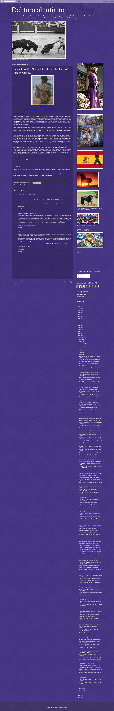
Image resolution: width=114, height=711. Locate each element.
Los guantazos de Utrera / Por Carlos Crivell (88, 543)
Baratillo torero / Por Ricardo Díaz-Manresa (88, 567)
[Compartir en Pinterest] (40, 183)
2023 (79, 310)
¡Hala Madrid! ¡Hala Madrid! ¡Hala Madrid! (88, 475)
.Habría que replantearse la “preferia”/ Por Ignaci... (90, 377)
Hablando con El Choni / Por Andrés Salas (88, 530)
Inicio (44, 282)
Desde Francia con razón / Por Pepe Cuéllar (88, 402)
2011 (79, 335)
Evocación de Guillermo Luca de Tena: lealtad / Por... (90, 634)
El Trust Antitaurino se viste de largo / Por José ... (89, 565)
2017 (79, 323)
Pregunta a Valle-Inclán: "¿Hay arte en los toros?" (89, 372)
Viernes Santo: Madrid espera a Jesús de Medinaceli (90, 440)
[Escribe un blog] (35, 183)
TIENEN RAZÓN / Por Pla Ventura (86, 663)
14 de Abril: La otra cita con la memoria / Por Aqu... (90, 553)
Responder (20, 208)
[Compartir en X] (37, 183)
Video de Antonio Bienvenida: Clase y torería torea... (90, 523)
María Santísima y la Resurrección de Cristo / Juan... (90, 418)
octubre (81, 341)
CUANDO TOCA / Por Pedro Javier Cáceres (88, 580)
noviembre (81, 339)
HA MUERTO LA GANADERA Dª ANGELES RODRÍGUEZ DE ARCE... (88, 652)
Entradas (81, 274)
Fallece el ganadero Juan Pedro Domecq (88, 502)
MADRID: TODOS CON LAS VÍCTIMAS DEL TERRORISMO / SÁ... (89, 630)
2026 (79, 304)
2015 (79, 327)
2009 (79, 697)
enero (80, 692)
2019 (79, 318)
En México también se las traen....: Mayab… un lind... (90, 532)
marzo (80, 688)
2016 (79, 325)
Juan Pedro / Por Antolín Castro (86, 413)
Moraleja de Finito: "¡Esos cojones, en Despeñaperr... (90, 541)
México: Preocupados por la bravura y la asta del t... (90, 359)
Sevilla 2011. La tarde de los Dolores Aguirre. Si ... (89, 389)
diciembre (81, 337)
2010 (79, 695)
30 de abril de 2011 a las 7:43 (29, 194)
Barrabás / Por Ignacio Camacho (86, 416)
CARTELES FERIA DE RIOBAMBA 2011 (87, 573)
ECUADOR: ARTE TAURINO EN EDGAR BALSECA (90, 685)
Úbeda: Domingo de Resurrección (86, 411)
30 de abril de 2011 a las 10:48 (29, 213)
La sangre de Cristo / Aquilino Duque (87, 432)
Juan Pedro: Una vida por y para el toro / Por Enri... (90, 473)
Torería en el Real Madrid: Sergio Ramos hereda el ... (90, 457)
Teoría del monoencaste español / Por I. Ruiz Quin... (90, 549)
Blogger (64, 707)
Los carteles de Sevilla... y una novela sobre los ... (90, 520)
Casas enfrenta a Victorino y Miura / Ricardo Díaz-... (90, 539)
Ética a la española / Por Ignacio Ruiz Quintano (89, 560)
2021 (79, 314)
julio (80, 348)
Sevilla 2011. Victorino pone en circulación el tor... (89, 365)
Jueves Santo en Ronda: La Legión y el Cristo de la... (90, 461)
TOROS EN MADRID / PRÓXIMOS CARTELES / (89, 534)
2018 (79, 320)
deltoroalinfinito (82, 294)
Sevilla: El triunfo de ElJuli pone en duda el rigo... (89, 361)
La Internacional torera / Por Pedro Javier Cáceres (90, 504)
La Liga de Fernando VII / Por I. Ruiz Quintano (89, 477)
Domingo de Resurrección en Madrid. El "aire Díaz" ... (90, 396)
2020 (79, 316)
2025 (79, 306)
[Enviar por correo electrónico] (33, 183)
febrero (81, 690)
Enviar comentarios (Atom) (23, 284)
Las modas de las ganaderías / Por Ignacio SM (89, 545)
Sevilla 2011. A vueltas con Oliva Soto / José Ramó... (90, 381)
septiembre (81, 343)
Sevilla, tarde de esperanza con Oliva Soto (88, 407)
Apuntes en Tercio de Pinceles (85, 632)
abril (80, 354)
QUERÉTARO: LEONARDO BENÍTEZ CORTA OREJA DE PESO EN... (89, 586)
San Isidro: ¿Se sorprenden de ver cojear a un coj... (90, 639)
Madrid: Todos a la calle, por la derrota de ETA (89, 614)
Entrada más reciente (18, 282)
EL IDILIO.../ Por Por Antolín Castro (86, 556)
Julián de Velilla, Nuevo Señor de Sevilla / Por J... (89, 363)
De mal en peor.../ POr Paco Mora (86, 459)
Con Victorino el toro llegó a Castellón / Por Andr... (89, 665)
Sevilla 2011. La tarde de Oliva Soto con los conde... (90, 394)
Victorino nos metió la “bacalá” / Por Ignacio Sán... (90, 367)
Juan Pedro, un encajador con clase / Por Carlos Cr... (90, 452)
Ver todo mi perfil (80, 296)
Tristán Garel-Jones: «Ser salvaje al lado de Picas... (90, 425)
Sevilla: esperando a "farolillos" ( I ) (86, 379)
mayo (80, 352)
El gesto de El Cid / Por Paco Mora (86, 536)
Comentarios (81, 277)
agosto (80, 346)
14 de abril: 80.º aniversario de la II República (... (89, 558)
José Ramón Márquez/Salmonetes (25, 184)
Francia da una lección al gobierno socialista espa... (90, 430)
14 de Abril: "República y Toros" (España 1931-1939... (90, 551)
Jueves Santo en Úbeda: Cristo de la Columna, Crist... (90, 454)
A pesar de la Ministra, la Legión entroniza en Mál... (90, 420)
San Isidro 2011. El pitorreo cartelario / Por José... (89, 637)
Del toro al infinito (38, 9)
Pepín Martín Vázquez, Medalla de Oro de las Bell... (90, 622)
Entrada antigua (68, 282)
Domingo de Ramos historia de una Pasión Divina (89, 516)
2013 (79, 331)
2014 (79, 329)
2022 (79, 312)
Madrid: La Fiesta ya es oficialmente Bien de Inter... (90, 624)
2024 (79, 308)
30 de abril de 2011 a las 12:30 (29, 232)
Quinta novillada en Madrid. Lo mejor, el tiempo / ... (90, 578)
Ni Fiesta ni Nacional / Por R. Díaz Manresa (88, 387)
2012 (79, 333)
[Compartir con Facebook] (38, 183)
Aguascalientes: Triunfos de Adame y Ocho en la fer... (90, 370)
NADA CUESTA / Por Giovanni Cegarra (87, 595)
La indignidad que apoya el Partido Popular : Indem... (90, 667)
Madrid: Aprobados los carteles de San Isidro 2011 (90, 657)
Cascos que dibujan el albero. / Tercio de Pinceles (90, 547)
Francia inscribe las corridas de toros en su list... (89, 427)
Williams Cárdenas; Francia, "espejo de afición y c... (90, 409)
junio (80, 350)
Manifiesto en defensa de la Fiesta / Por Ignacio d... (90, 518)
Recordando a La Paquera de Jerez (87, 616)
